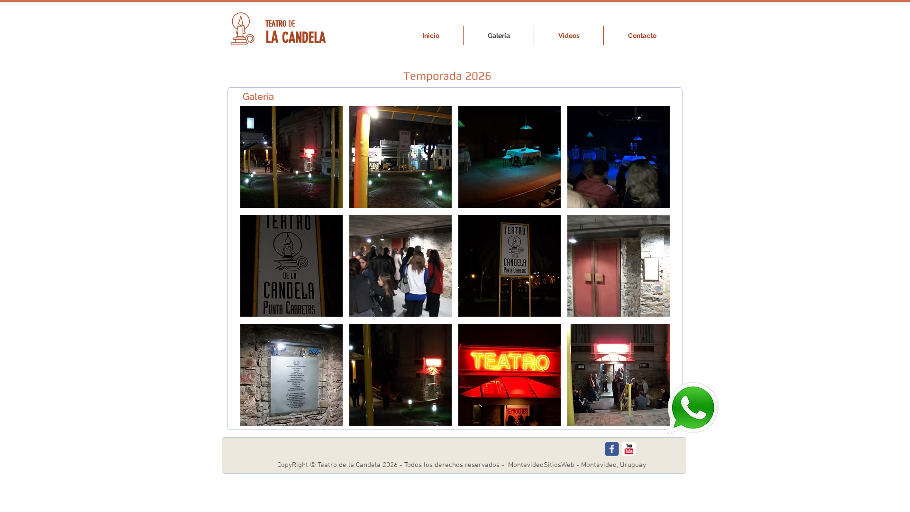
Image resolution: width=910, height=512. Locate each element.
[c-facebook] (612, 449)
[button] (291, 157)
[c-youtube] (629, 449)
